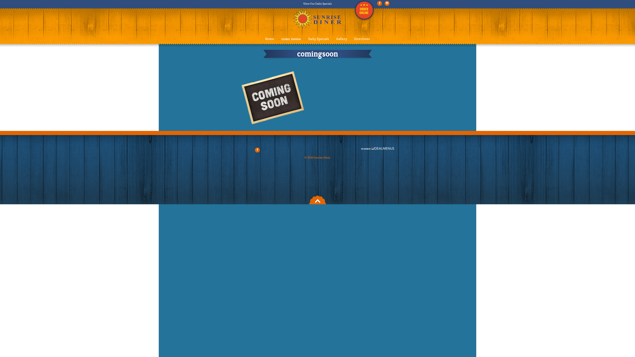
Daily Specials (318, 39)
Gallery (341, 39)
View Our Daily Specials (317, 3)
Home (269, 39)
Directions (362, 39)
